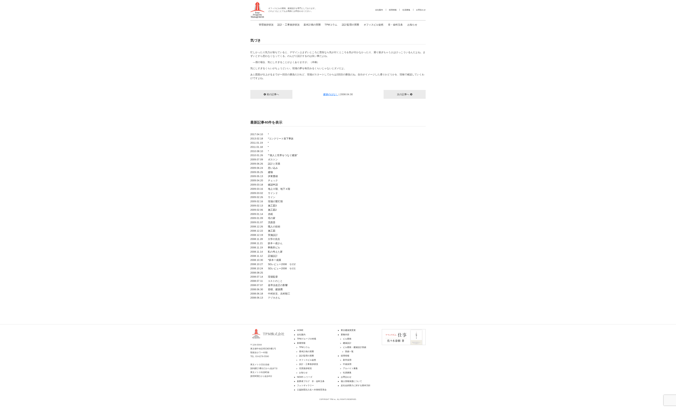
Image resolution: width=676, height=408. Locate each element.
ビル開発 (347, 339)
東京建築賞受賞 (348, 330)
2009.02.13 (263, 205)
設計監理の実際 (350, 24)
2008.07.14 (264, 276)
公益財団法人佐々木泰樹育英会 (312, 389)
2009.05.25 (261, 172)
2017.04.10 (259, 134)
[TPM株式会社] (272, 336)
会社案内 (379, 10)
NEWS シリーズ (304, 377)
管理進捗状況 (266, 24)
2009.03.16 (270, 188)
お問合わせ (421, 10)
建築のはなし (330, 94)
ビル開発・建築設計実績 (354, 347)
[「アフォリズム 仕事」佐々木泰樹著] (404, 337)
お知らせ (412, 24)
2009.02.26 (262, 197)
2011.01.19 (259, 142)
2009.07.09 (264, 159)
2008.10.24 (273, 268)
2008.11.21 (266, 243)
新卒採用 (347, 360)
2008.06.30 (266, 289)
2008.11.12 (264, 256)
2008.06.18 (270, 293)
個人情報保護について (351, 381)
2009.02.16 (266, 201)
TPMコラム (331, 24)
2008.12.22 (262, 230)
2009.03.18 (264, 184)
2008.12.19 (264, 235)
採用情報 (393, 10)
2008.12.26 (265, 226)
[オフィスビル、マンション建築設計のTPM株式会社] (257, 10)
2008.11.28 (265, 239)
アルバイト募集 (350, 368)
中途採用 (347, 364)
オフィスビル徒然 (373, 24)
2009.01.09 (262, 218)
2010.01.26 (274, 155)
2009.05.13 (264, 176)
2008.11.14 (266, 251)
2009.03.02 (264, 193)
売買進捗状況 (305, 368)
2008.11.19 (265, 247)
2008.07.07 (269, 285)
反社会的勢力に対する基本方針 (355, 385)
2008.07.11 (266, 281)
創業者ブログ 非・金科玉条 (310, 381)
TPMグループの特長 (306, 339)
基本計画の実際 (312, 24)
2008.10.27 (273, 264)
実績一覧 (349, 351)
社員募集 (406, 10)
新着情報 (301, 343)
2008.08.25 (256, 272)
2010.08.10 (259, 151)
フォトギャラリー (305, 385)
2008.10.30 (265, 260)
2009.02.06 (263, 209)
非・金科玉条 (395, 24)
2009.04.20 (264, 180)
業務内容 (345, 334)
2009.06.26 (265, 163)
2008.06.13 (265, 297)
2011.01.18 (259, 147)
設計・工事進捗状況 (288, 24)
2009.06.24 (264, 168)
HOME (300, 330)
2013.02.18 (271, 138)
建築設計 (347, 343)
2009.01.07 (262, 222)
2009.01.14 (261, 214)
